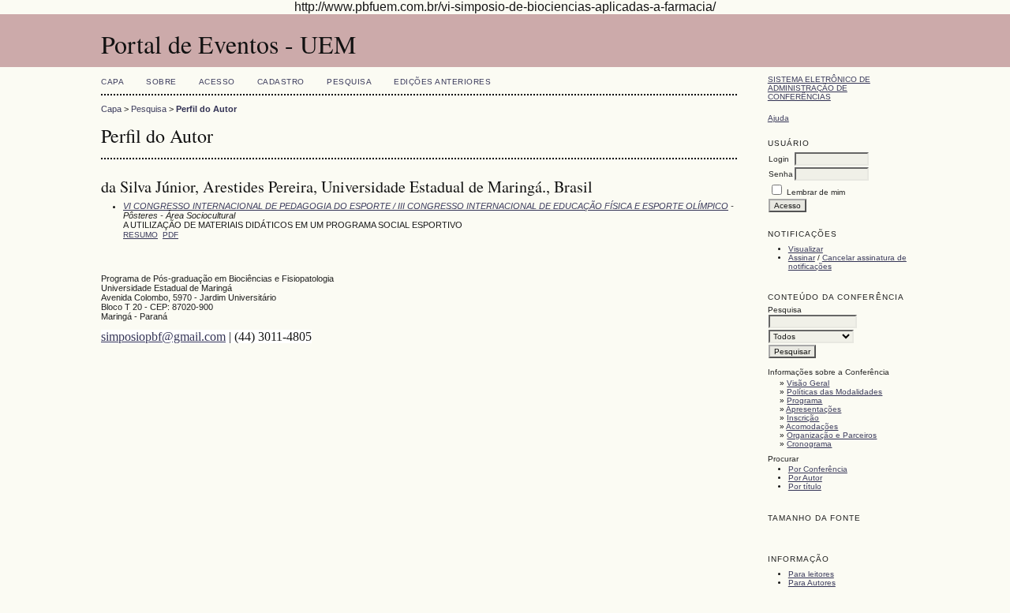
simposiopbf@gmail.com (163, 336)
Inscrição (803, 417)
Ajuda (778, 118)
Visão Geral (808, 383)
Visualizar (805, 249)
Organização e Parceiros (832, 435)
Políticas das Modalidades (834, 391)
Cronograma (809, 443)
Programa (804, 400)
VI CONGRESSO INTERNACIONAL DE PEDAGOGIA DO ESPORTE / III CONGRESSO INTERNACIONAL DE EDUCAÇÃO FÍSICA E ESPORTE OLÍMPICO (425, 206)
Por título (804, 486)
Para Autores (812, 582)
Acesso (217, 81)
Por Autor (805, 477)
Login (779, 159)
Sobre (161, 81)
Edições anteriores (442, 81)
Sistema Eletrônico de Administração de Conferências (819, 88)
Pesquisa (349, 81)
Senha (781, 174)
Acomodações (812, 426)
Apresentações (813, 409)
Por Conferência (817, 469)
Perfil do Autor (206, 109)
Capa (112, 81)
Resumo (140, 234)
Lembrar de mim (816, 192)
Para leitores (811, 574)
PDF (170, 234)
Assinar (801, 257)
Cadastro (281, 81)
